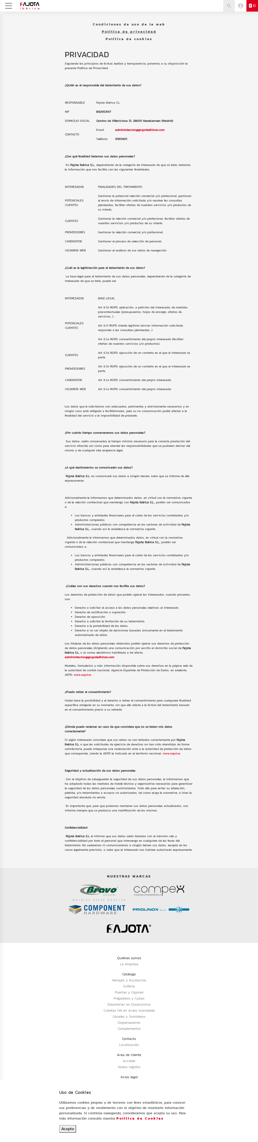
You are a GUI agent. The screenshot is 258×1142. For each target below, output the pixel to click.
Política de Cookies (140, 1118)
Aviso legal (129, 1076)
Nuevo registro (129, 1066)
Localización (129, 1044)
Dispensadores (129, 1022)
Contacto (129, 1038)
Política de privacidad (129, 31)
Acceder (129, 1060)
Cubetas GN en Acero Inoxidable (129, 1010)
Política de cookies (129, 39)
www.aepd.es (82, 674)
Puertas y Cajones (129, 992)
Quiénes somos (129, 957)
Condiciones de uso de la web (129, 24)
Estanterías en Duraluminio (129, 1004)
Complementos (129, 1028)
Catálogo (129, 974)
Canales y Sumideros (129, 1016)
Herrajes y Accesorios (129, 980)
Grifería (129, 986)
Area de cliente (129, 1054)
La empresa (129, 964)
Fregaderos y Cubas (129, 998)
